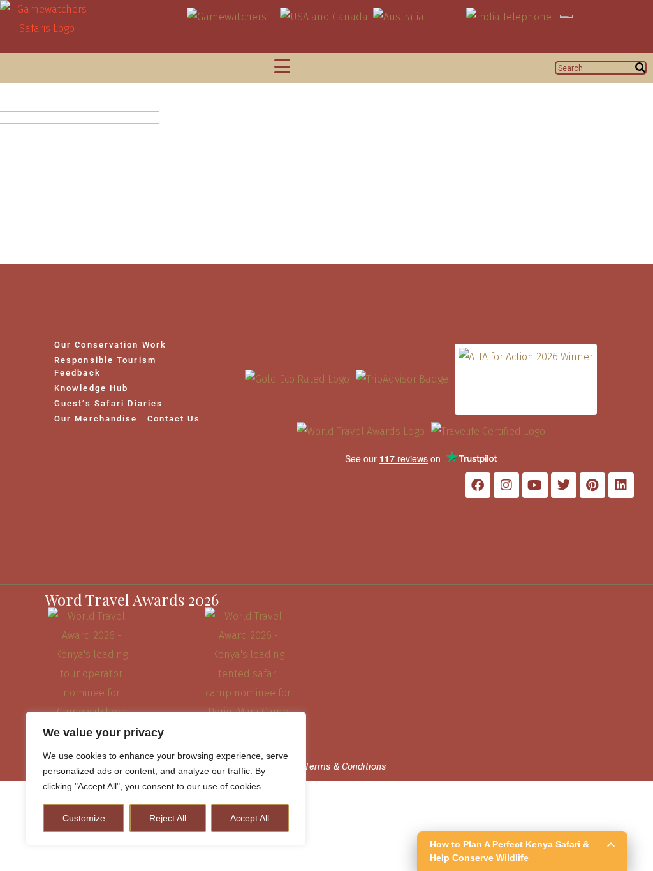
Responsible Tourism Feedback (105, 366)
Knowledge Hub (91, 388)
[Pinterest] (592, 485)
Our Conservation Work (110, 344)
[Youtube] (535, 485)
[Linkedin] (621, 485)
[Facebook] (477, 485)
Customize (83, 818)
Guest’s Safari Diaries (108, 403)
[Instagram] (506, 485)
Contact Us (174, 418)
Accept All (249, 818)
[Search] (640, 67)
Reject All (167, 818)
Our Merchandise (96, 418)
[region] (166, 778)
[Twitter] (563, 485)
